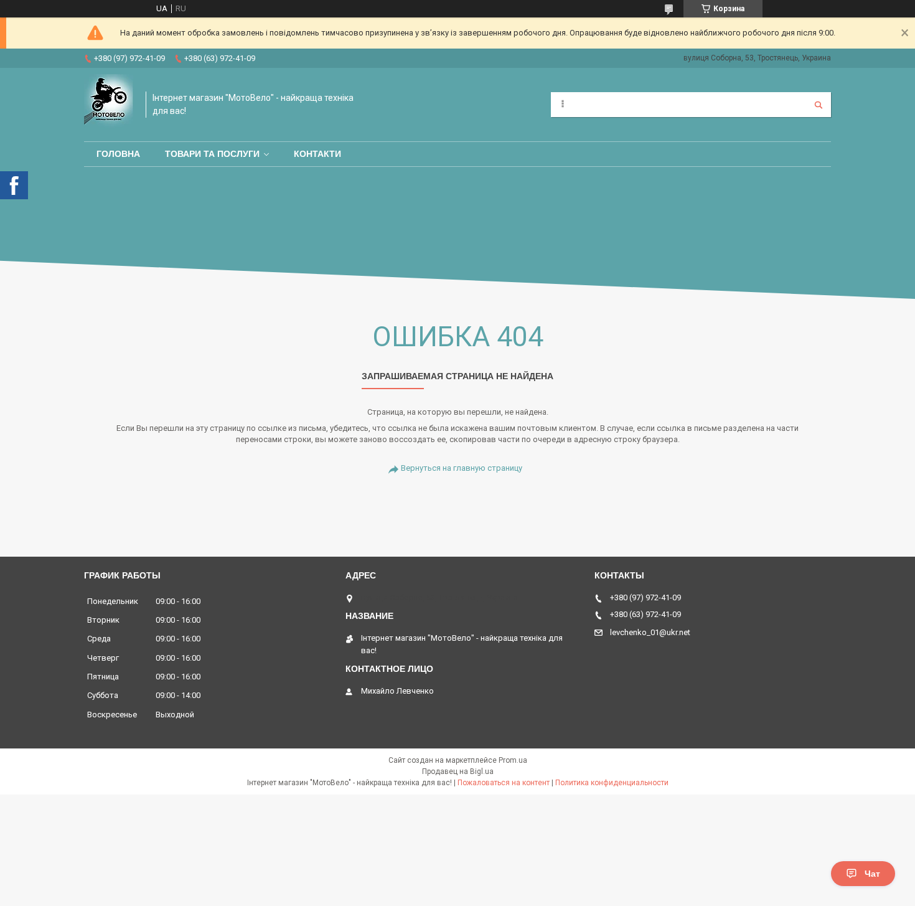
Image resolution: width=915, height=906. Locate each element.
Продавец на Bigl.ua (458, 771)
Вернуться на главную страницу (461, 468)
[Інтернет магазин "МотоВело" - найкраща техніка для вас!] (108, 104)
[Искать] (818, 104)
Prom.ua (513, 760)
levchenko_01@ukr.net (650, 632)
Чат (872, 874)
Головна (118, 154)
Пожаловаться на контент (504, 782)
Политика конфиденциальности (612, 782)
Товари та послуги (212, 154)
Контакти (317, 154)
